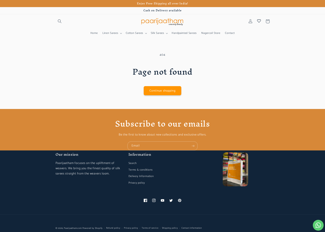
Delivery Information (141, 176)
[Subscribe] (193, 146)
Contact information (191, 228)
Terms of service (150, 228)
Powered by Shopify (92, 228)
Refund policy (113, 228)
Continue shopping (162, 90)
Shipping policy (170, 228)
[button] (60, 21)
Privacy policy (136, 183)
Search (132, 163)
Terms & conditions (140, 170)
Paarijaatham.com (73, 228)
